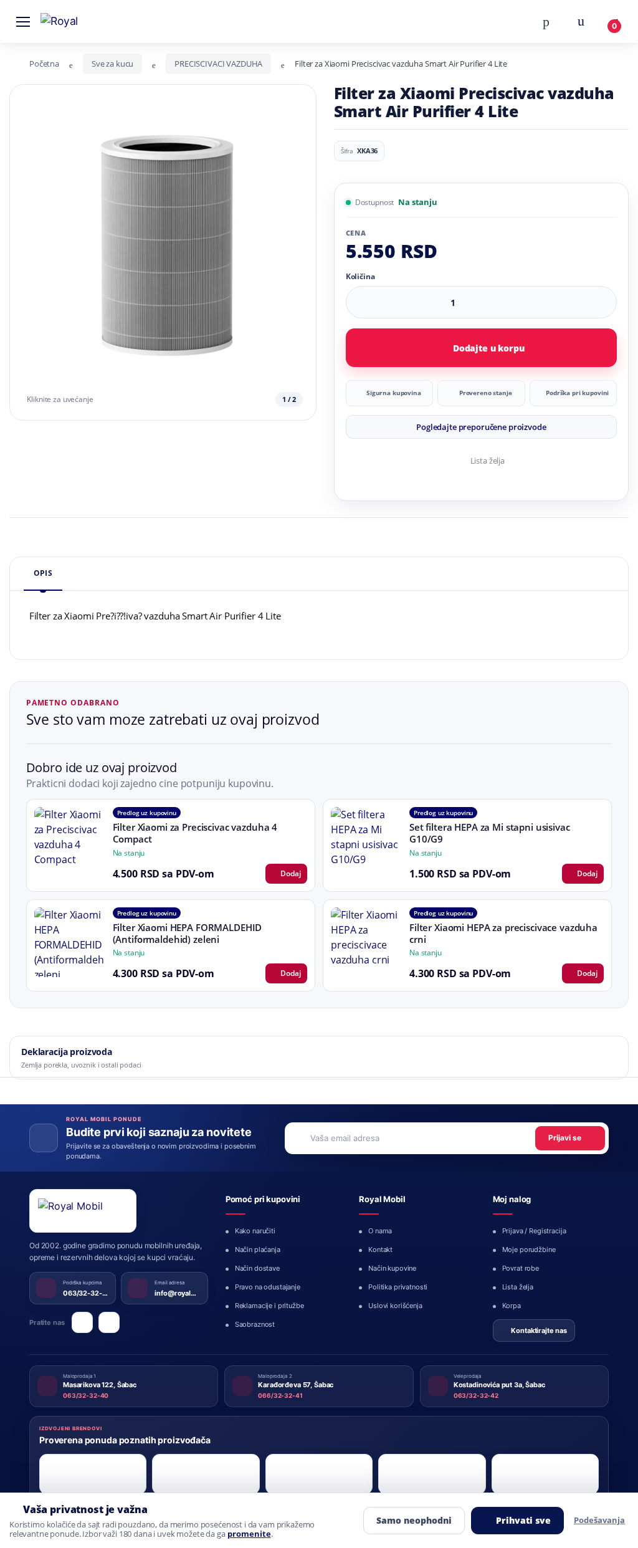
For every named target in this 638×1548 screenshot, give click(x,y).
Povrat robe (520, 1268)
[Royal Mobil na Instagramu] (109, 1322)
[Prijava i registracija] (581, 21)
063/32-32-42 (476, 1395)
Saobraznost (255, 1324)
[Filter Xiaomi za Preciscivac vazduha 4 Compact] (69, 842)
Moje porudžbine (529, 1249)
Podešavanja (599, 1520)
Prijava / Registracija (534, 1230)
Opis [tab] (43, 573)
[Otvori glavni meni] (23, 21)
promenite (249, 1534)
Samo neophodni (414, 1520)
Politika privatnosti (397, 1287)
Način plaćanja (257, 1249)
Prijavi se (564, 1137)
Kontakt (380, 1249)
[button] (546, 20)
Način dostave (257, 1268)
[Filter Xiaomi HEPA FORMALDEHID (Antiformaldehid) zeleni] (69, 942)
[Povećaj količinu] (602, 302)
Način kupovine (392, 1268)
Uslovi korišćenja (395, 1305)
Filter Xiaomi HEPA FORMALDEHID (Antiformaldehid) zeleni (187, 933)
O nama (380, 1230)
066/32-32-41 (280, 1395)
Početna (44, 63)
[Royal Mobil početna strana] (82, 1211)
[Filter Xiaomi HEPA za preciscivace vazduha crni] (366, 942)
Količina (360, 276)
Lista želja (487, 460)
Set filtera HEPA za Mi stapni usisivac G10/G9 (489, 833)
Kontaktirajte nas (539, 1330)
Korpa (511, 1305)
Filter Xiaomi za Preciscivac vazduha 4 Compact (195, 833)
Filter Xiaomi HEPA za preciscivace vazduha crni (503, 933)
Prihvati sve (523, 1520)
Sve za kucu (112, 63)
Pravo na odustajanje (267, 1287)
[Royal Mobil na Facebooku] (82, 1322)
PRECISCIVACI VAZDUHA (218, 63)
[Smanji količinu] (578, 302)
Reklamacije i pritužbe (269, 1305)
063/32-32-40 (85, 1395)
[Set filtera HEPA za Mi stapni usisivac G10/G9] (366, 842)
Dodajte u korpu (489, 348)
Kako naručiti (255, 1230)
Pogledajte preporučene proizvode (481, 426)
